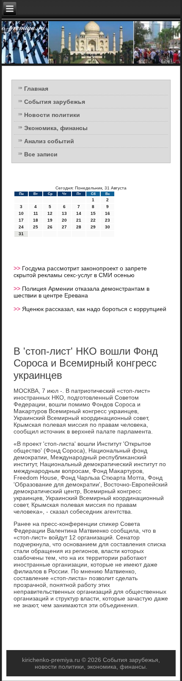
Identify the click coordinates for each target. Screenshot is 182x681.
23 (107, 220)
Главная (36, 88)
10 (21, 213)
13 (64, 213)
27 (64, 227)
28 (78, 227)
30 (107, 227)
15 (93, 213)
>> (18, 268)
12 (49, 213)
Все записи (41, 154)
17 (21, 220)
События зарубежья (54, 101)
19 (49, 220)
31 (21, 233)
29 (93, 227)
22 (93, 220)
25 (35, 227)
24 (21, 227)
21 (78, 220)
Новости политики (52, 114)
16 (107, 213)
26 (49, 227)
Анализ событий (49, 141)
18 (35, 220)
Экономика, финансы (56, 128)
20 (64, 220)
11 (35, 213)
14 (78, 213)
